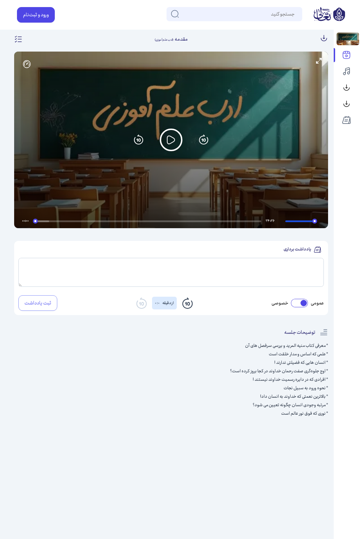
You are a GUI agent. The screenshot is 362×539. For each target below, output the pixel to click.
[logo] (329, 15)
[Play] (171, 140)
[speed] (26, 64)
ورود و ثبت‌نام (36, 15)
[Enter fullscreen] (319, 60)
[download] (324, 39)
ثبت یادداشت (37, 303)
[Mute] (281, 222)
